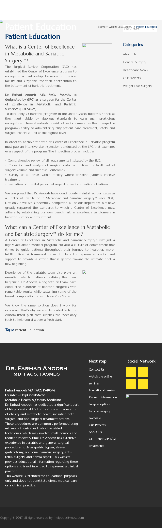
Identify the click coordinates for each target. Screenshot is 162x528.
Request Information (103, 397)
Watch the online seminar (100, 380)
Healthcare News (135, 70)
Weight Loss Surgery (120, 27)
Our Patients (132, 78)
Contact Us (96, 369)
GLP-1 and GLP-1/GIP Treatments (103, 442)
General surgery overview (99, 414)
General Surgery (134, 62)
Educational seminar (102, 390)
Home (101, 27)
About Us (129, 54)
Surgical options (99, 404)
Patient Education (29, 330)
